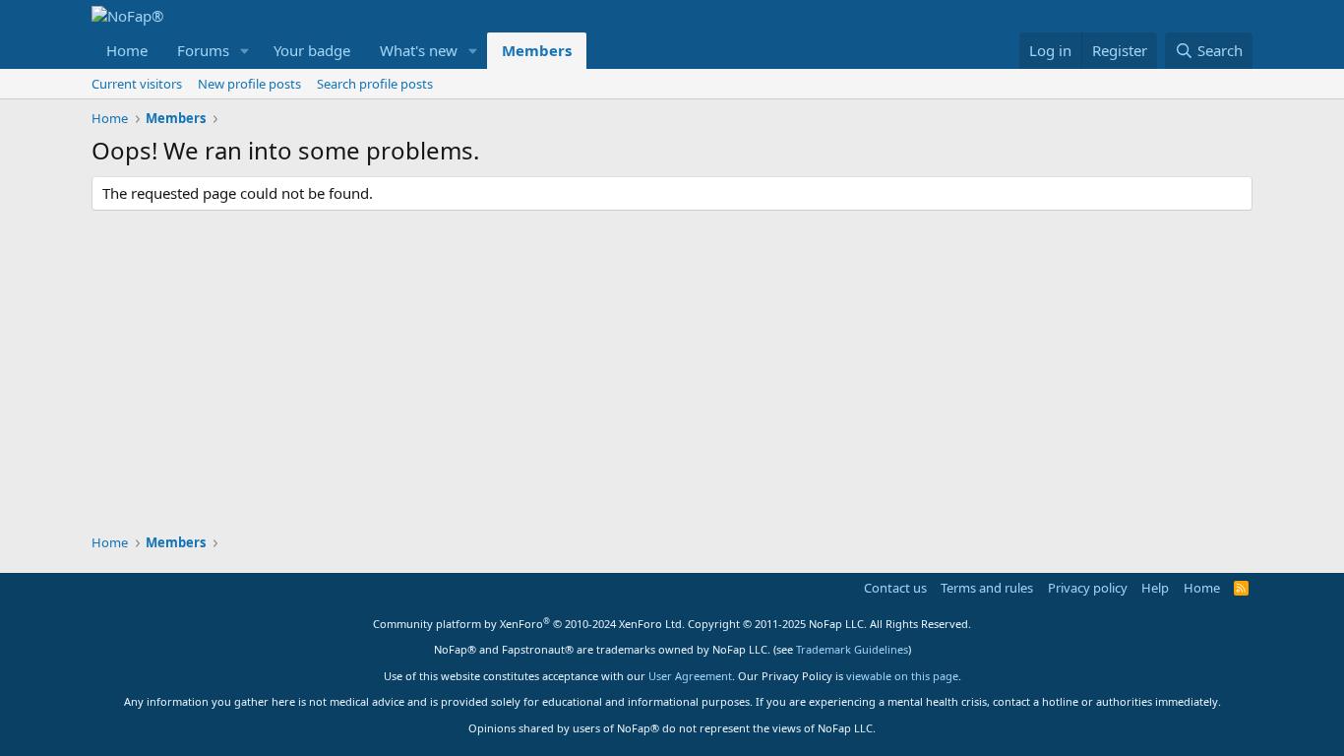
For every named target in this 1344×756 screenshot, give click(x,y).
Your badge (312, 50)
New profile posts (249, 84)
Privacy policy (1088, 588)
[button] (245, 50)
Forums (203, 50)
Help (1155, 588)
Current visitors (137, 84)
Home (127, 50)
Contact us (895, 588)
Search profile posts (375, 84)
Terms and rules (987, 588)
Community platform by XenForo (529, 623)
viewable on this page (902, 675)
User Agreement (690, 675)
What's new (419, 50)
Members (537, 50)
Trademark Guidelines (852, 649)
